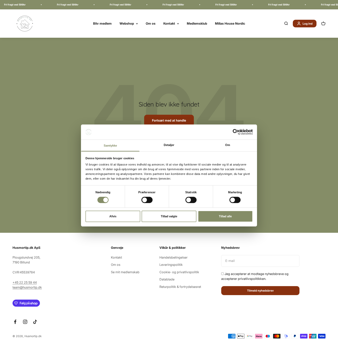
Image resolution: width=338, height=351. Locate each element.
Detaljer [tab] (169, 145)
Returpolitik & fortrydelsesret (180, 287)
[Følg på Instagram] (25, 321)
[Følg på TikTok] (35, 321)
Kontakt (169, 23)
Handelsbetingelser (173, 257)
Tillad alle (225, 216)
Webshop (127, 23)
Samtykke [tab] (110, 145)
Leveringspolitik (171, 265)
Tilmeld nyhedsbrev (260, 290)
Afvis (112, 216)
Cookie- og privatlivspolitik (179, 272)
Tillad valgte (169, 216)
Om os (151, 23)
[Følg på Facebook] (15, 321)
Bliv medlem (102, 23)
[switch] (147, 200)
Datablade (166, 279)
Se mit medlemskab (125, 272)
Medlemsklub (197, 23)
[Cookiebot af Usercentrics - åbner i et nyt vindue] (235, 132)
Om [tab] (227, 145)
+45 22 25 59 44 (25, 282)
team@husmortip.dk (27, 287)
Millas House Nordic (230, 23)
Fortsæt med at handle (169, 120)
